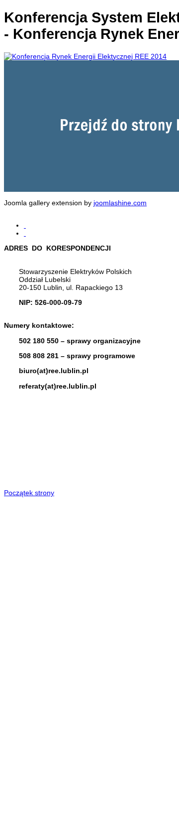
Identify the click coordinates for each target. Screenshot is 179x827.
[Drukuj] (25, 225)
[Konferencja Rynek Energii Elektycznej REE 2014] (85, 56)
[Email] (25, 233)
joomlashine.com (120, 203)
